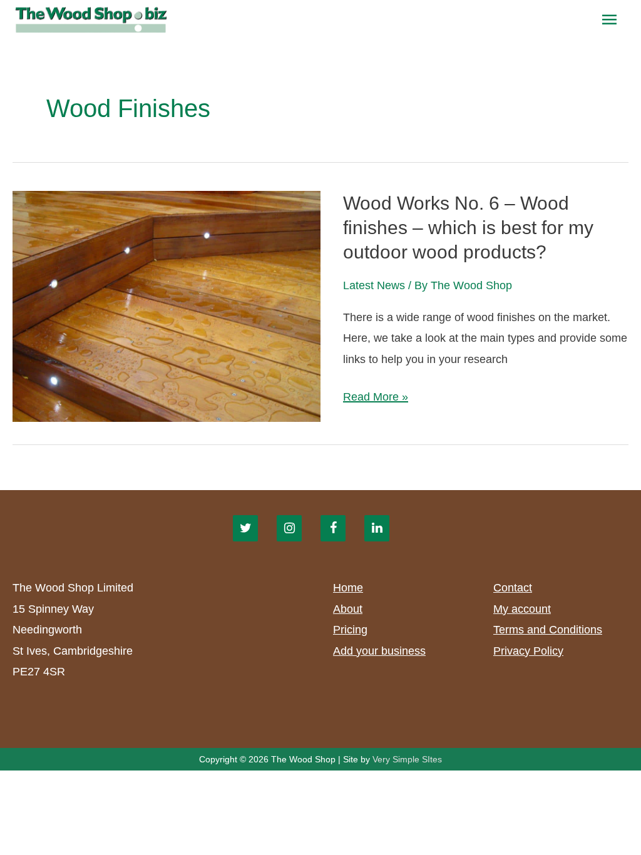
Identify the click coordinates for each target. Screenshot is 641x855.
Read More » (375, 398)
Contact (512, 587)
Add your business (379, 651)
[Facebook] (333, 528)
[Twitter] (245, 528)
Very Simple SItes (407, 759)
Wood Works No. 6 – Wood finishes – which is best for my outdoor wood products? (468, 227)
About (347, 609)
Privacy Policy (528, 651)
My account (522, 609)
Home (348, 587)
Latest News (374, 285)
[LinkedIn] (376, 528)
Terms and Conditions (547, 629)
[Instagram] (289, 528)
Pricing (350, 629)
